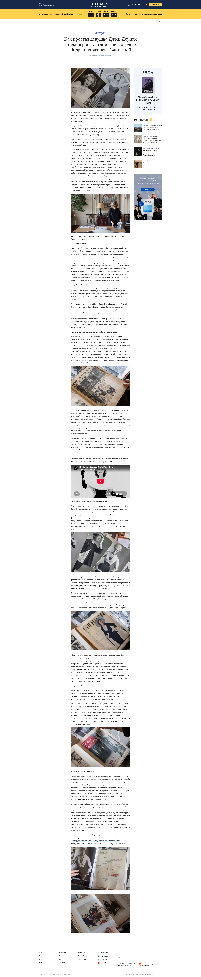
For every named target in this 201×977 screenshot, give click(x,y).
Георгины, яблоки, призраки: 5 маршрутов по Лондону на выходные (152, 127)
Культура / (146, 136)
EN (146, 4)
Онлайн (68, 22)
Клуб (93, 22)
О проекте (62, 956)
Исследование (63, 959)
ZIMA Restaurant (126, 22)
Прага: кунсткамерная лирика (152, 163)
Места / (145, 161)
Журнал (77, 22)
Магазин (102, 22)
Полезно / (146, 125)
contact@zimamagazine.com (127, 963)
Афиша (86, 22)
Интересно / (147, 148)
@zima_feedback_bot (126, 965)
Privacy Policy (82, 956)
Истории (100, 33)
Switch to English (83, 959)
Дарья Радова (105, 56)
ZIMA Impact (112, 22)
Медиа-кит (81, 952)
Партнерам (62, 952)
